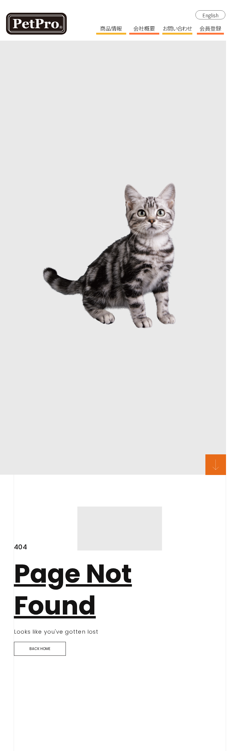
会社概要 (144, 28)
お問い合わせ (177, 28)
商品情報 (111, 28)
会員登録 (210, 28)
